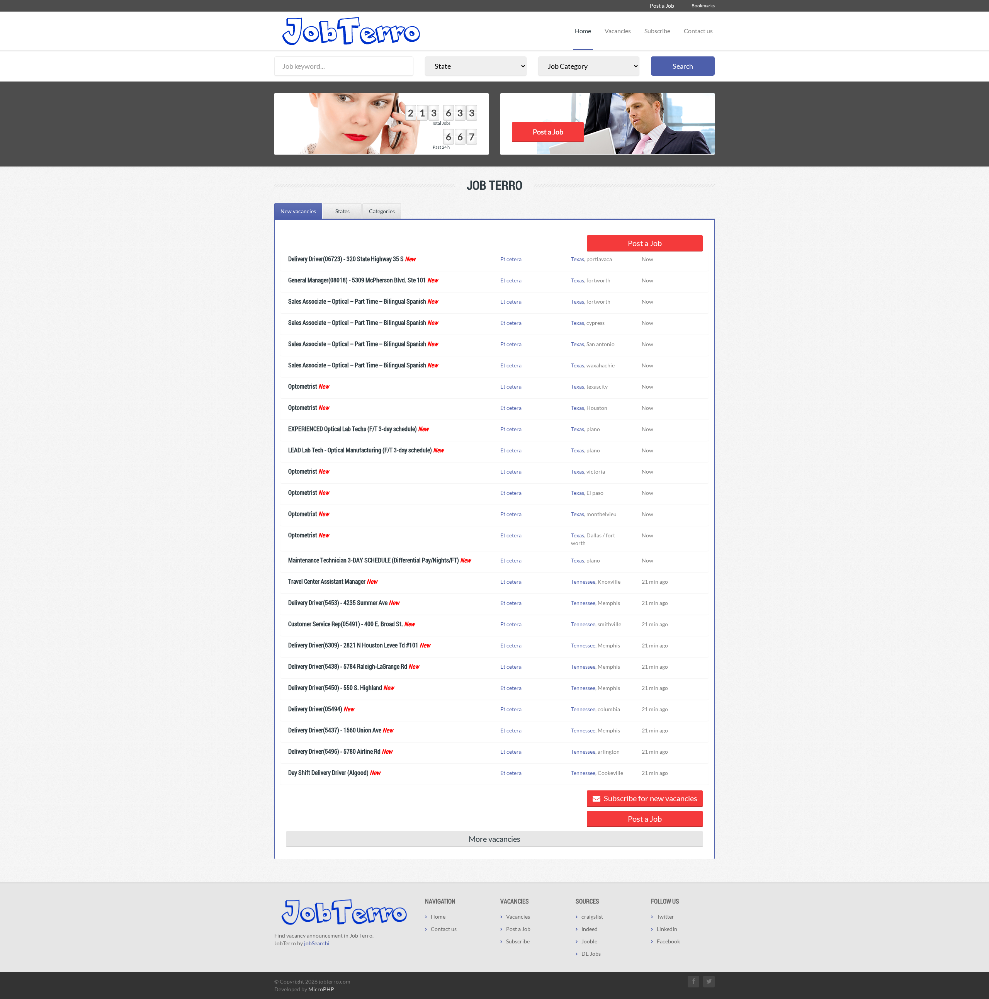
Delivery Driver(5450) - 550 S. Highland (335, 687)
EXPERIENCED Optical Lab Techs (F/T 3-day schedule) (352, 429)
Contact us (698, 30)
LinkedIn (667, 929)
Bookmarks (703, 5)
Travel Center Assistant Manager (326, 581)
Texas (577, 259)
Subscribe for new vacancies (649, 798)
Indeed (589, 929)
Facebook (668, 941)
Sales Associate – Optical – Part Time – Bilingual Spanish (357, 301)
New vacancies (298, 211)
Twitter (665, 916)
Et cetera (511, 259)
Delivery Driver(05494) (315, 709)
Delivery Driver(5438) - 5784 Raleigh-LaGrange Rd (347, 666)
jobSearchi (317, 943)
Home (583, 30)
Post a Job (662, 5)
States (342, 211)
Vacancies (618, 30)
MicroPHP (321, 989)
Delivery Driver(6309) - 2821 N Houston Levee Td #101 (353, 645)
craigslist (592, 916)
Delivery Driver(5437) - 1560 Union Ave (334, 730)
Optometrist (302, 386)
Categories (382, 211)
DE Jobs (591, 953)
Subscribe (657, 30)
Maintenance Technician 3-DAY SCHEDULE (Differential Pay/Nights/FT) (373, 560)
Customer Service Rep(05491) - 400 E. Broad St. (345, 624)
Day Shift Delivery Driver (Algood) (328, 772)
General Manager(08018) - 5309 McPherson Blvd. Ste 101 (357, 280)
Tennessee (583, 581)
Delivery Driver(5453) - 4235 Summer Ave (337, 602)
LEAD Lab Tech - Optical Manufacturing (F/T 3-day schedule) (360, 450)
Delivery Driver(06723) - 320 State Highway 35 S (346, 259)
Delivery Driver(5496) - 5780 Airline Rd (334, 751)
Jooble (589, 941)
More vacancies (494, 838)
